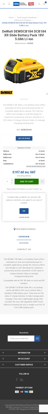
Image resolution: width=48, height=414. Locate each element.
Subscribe (37, 338)
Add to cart (26, 181)
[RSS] (31, 379)
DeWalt (30, 43)
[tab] (24, 237)
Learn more (24, 217)
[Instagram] (26, 379)
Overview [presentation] (24, 237)
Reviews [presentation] (24, 243)
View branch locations (25, 229)
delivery (28, 176)
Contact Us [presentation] (24, 249)
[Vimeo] (22, 380)
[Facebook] (17, 380)
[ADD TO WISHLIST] (42, 181)
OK (24, 211)
